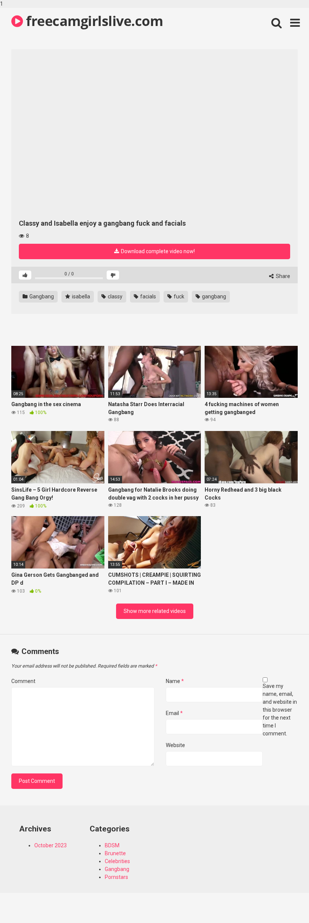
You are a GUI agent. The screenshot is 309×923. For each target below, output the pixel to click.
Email (174, 713)
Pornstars (116, 877)
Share (282, 276)
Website (175, 745)
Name (175, 681)
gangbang (213, 296)
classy (114, 296)
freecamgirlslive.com (93, 21)
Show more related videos (155, 611)
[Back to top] (284, 901)
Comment (23, 681)
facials (147, 296)
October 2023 (50, 845)
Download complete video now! (157, 251)
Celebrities (117, 861)
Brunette (115, 853)
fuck (178, 296)
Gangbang (41, 296)
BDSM (112, 845)
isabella (80, 296)
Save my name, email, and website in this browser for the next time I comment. (280, 710)
